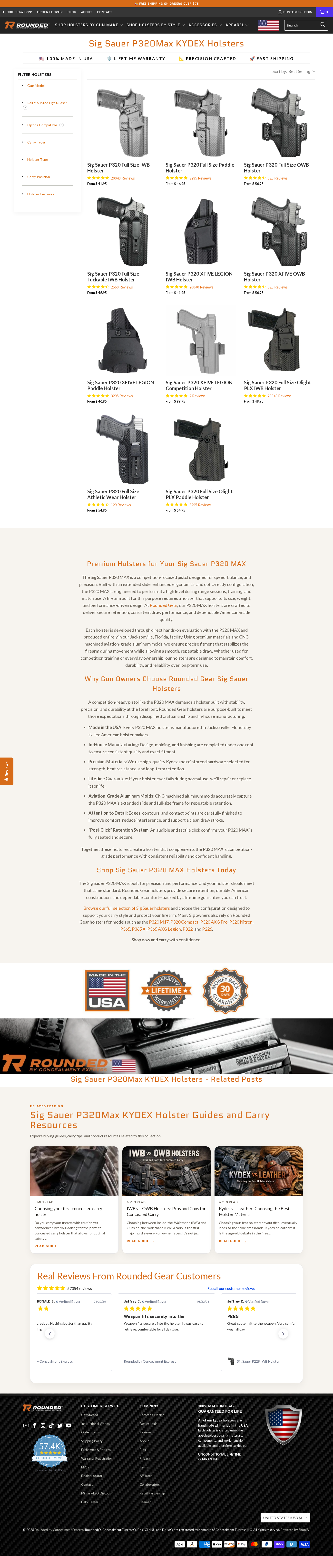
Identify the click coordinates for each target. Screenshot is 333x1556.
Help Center (89, 1502)
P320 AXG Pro (213, 922)
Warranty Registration (97, 1458)
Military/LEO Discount (96, 1493)
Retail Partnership (152, 1493)
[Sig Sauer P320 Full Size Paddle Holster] (201, 122)
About (86, 12)
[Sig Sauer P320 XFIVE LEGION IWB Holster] (201, 231)
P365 (125, 929)
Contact (104, 12)
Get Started (89, 1415)
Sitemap (145, 1502)
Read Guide (46, 1246)
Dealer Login (148, 1424)
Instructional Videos (95, 1424)
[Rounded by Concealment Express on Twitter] (60, 1426)
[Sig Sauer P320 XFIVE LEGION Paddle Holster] (122, 340)
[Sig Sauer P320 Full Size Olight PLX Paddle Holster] (201, 449)
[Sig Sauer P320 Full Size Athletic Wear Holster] (122, 449)
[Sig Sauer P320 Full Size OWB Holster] (279, 122)
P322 (188, 929)
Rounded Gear (163, 605)
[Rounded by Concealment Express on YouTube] (68, 1426)
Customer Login (297, 12)
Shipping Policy (92, 1441)
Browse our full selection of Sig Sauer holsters (126, 908)
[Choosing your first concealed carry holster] (74, 1171)
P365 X (139, 929)
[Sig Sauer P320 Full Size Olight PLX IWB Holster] (279, 340)
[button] (89, 25)
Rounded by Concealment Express (59, 1530)
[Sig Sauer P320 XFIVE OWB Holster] (279, 231)
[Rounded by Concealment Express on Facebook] (35, 1426)
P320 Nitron (241, 922)
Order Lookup (50, 12)
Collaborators (150, 1484)
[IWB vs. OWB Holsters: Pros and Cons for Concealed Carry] (166, 1171)
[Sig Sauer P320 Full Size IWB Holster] (122, 122)
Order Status (90, 1432)
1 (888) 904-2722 (17, 12)
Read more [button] (243, 1341)
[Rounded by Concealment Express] (27, 25)
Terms (144, 1467)
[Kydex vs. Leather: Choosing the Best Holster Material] (259, 1171)
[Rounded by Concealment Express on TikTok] (51, 1426)
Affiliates (146, 1476)
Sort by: (291, 71)
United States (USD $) (282, 1518)
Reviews (145, 1432)
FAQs (85, 1467)
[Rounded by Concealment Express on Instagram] (43, 1426)
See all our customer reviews (231, 1288)
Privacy (145, 1458)
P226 (207, 929)
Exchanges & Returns (96, 1450)
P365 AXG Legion (164, 929)
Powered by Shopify (295, 1530)
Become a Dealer (152, 1415)
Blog (72, 12)
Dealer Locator (91, 1476)
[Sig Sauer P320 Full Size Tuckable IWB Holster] (122, 231)
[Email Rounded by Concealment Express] (26, 1426)
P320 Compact (184, 922)
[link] (63, 1361)
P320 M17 (159, 922)
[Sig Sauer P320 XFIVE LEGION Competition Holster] (201, 340)
